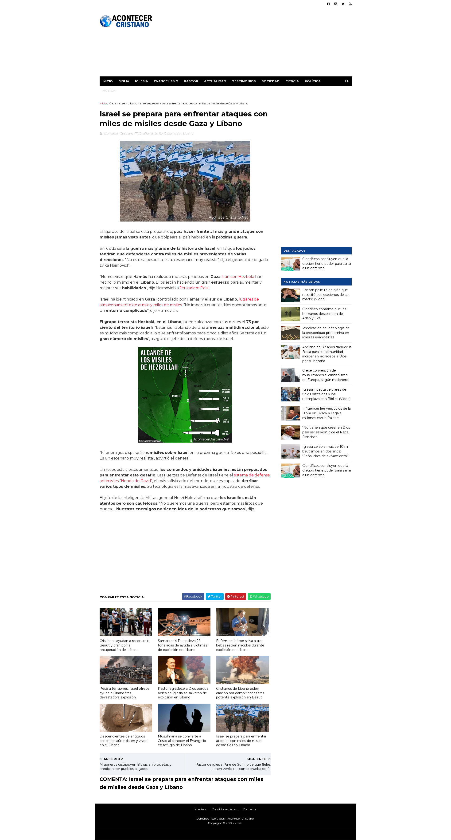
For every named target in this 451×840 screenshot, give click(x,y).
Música (108, 90)
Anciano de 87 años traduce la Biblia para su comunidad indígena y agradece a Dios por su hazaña (327, 354)
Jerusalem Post (194, 288)
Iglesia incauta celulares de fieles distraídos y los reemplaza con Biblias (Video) (326, 394)
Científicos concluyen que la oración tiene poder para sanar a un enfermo (326, 263)
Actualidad (215, 81)
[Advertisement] (266, 43)
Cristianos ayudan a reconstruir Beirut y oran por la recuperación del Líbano (125, 645)
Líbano (132, 103)
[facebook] (328, 4)
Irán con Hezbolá (238, 276)
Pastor (191, 81)
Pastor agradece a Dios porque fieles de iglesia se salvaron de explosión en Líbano (183, 692)
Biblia (123, 81)
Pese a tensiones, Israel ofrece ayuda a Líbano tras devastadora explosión (124, 692)
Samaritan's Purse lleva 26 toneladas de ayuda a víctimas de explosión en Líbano (182, 645)
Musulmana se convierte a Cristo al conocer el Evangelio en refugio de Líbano (182, 740)
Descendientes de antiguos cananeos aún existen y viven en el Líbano (124, 740)
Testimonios (244, 81)
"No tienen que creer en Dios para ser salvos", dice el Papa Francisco (326, 432)
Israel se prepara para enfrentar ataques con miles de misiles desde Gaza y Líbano (241, 740)
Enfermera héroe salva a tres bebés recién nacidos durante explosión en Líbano (240, 645)
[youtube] (350, 4)
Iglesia (141, 81)
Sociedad (271, 81)
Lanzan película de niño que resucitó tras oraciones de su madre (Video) (325, 294)
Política (313, 81)
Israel (122, 103)
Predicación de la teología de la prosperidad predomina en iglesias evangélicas (326, 332)
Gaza (112, 103)
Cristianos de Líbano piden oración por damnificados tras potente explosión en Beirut (240, 692)
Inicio (107, 81)
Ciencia (292, 81)
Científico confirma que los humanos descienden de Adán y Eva (324, 313)
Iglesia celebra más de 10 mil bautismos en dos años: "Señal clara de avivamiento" (325, 451)
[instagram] (335, 4)
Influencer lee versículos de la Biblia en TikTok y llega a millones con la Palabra (326, 413)
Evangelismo (166, 81)
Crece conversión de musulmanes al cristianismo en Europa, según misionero (325, 375)
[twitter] (343, 4)
